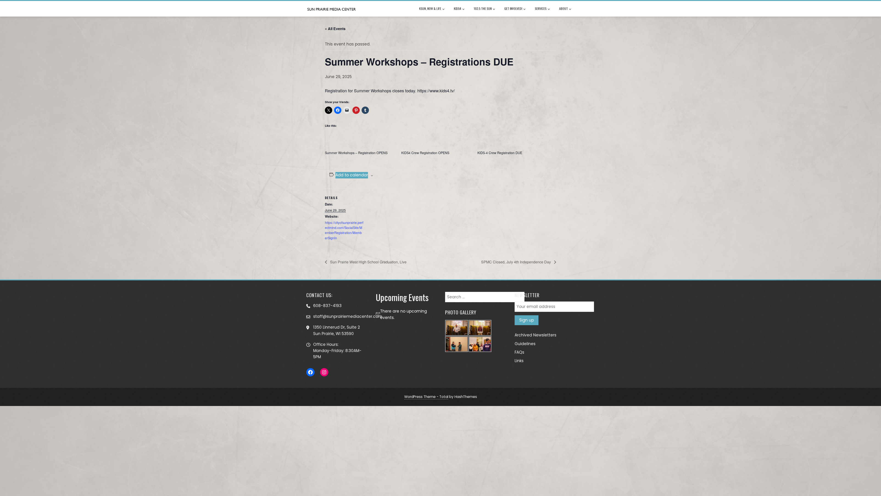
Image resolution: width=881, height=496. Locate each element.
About (563, 8)
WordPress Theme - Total (426, 396)
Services (540, 8)
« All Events (335, 28)
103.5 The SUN (483, 8)
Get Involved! (513, 8)
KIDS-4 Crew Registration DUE (499, 152)
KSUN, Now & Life (430, 8)
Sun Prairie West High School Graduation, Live (368, 262)
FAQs (519, 352)
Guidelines (525, 344)
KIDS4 (457, 8)
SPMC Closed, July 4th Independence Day (516, 262)
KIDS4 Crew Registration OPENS (425, 152)
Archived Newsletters (535, 335)
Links (519, 361)
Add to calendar (351, 175)
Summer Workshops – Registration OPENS (356, 152)
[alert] (406, 314)
